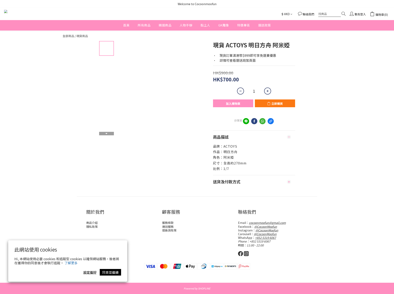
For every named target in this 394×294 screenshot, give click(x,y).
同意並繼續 (110, 272)
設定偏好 (89, 272)
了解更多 (71, 262)
